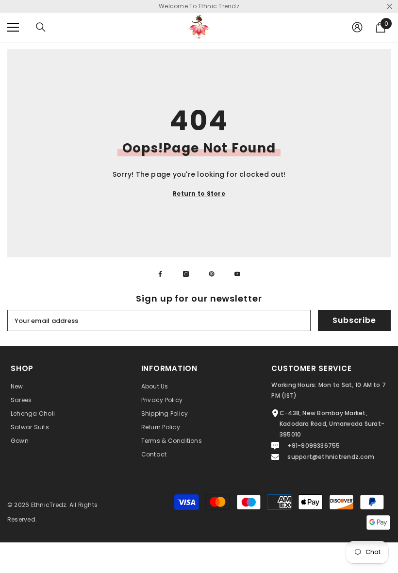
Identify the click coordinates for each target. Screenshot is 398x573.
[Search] (41, 27)
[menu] (13, 27)
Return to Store (199, 193)
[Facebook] (160, 274)
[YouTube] (237, 274)
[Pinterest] (211, 274)
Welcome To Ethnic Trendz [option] (199, 6)
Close (389, 6)
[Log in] (357, 27)
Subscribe (354, 320)
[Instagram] (186, 274)
